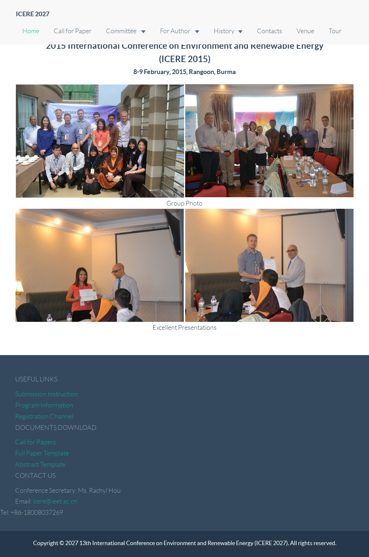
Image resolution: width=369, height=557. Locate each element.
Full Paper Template (42, 453)
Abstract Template (40, 464)
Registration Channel (44, 416)
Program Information (44, 405)
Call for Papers (35, 442)
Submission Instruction (46, 394)
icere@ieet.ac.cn (55, 501)
